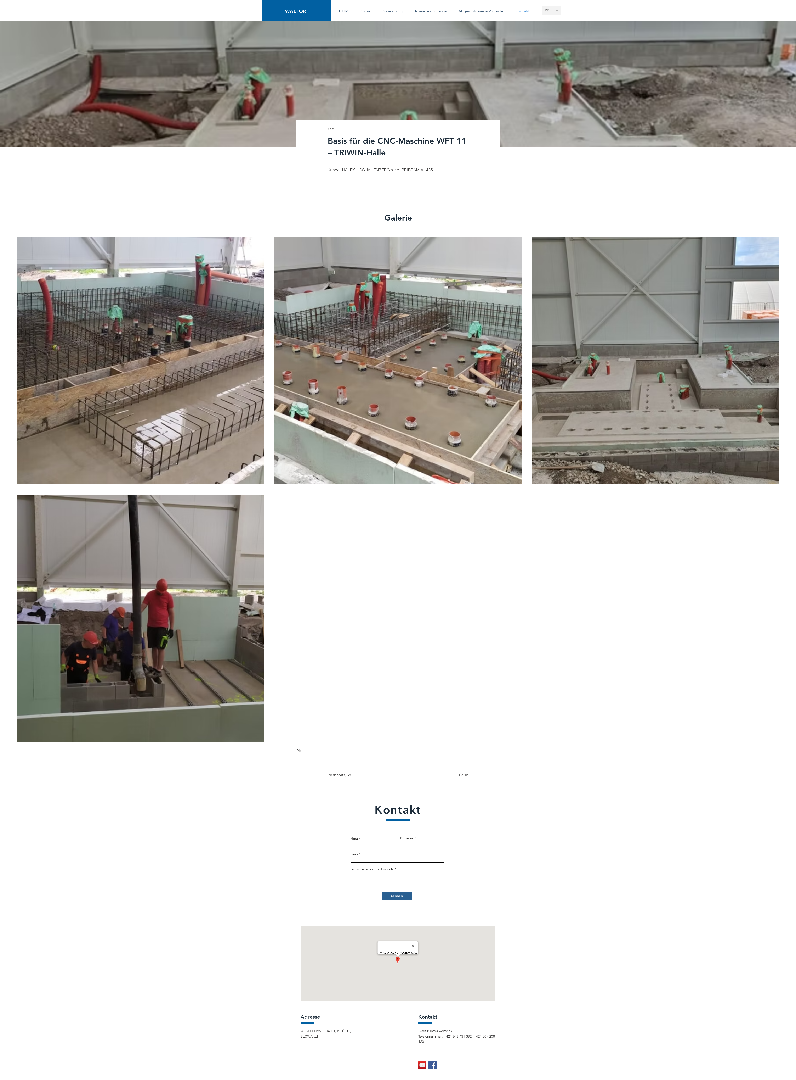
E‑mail (354, 854)
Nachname (407, 837)
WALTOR (295, 11)
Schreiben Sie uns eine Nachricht (372, 868)
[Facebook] (432, 1065)
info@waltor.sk (441, 1031)
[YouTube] (422, 1065)
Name (354, 838)
